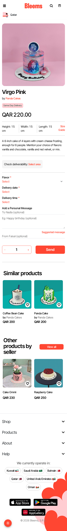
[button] (4, 6)
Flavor (6, 177)
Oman (32, 487)
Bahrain (52, 470)
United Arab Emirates (39, 478)
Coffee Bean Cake (13, 313)
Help (6, 453)
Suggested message (53, 232)
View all (51, 347)
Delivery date (11, 187)
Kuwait (11, 470)
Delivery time (11, 198)
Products (9, 432)
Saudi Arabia (31, 470)
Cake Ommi (9, 392)
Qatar (14, 478)
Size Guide (61, 128)
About (7, 443)
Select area (34, 164)
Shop (6, 421)
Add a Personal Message (17, 208)
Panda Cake (41, 313)
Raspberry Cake (43, 392)
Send (50, 249)
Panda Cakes (13, 98)
